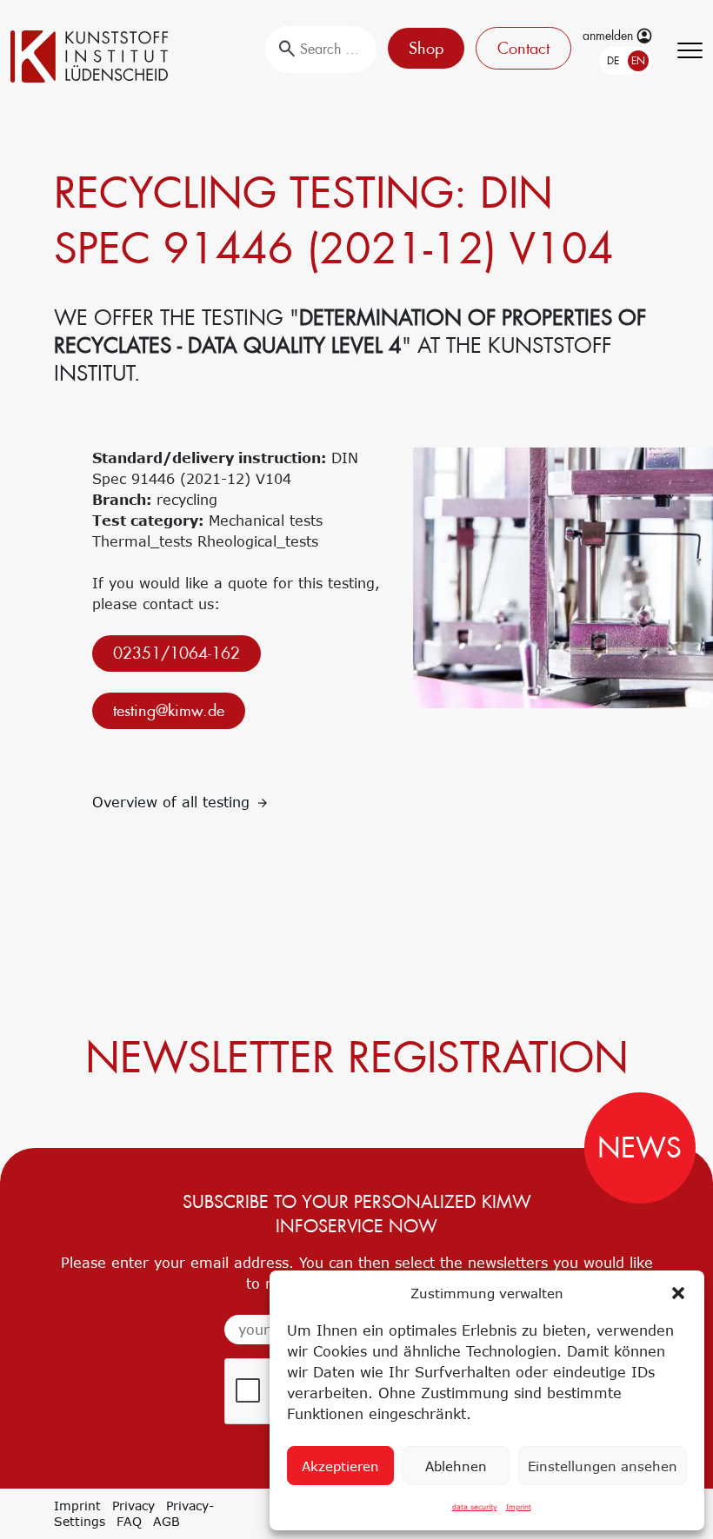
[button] (678, 1293)
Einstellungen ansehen (602, 1466)
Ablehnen (456, 1466)
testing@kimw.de (168, 710)
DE (613, 61)
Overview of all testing (173, 802)
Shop (426, 48)
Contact (523, 48)
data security (474, 1507)
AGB (166, 1521)
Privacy (133, 1505)
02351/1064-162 (176, 653)
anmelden (609, 35)
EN (638, 61)
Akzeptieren (340, 1466)
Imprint (518, 1507)
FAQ (129, 1521)
